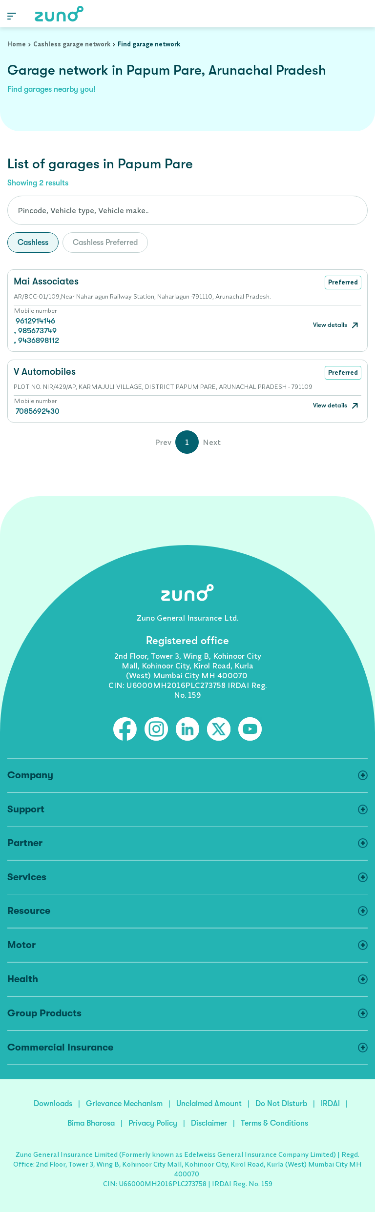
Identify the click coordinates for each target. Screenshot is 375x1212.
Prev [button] (163, 442)
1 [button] (187, 442)
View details (331, 324)
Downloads (53, 1103)
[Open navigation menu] (11, 15)
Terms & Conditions (274, 1123)
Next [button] (212, 442)
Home (16, 44)
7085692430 (38, 411)
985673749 (37, 330)
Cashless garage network (71, 44)
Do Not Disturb (281, 1103)
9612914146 (35, 321)
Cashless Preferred (105, 242)
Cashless (33, 242)
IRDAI (330, 1103)
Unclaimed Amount (209, 1103)
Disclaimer (209, 1123)
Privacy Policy (152, 1123)
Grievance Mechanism (124, 1103)
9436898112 (38, 340)
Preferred (343, 282)
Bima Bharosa (91, 1123)
